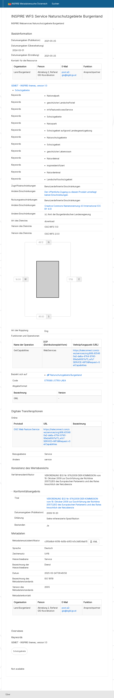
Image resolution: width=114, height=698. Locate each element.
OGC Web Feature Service (26, 429)
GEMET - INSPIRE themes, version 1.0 (29, 85)
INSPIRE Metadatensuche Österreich (29, 3)
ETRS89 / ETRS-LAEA (55, 380)
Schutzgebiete (22, 90)
